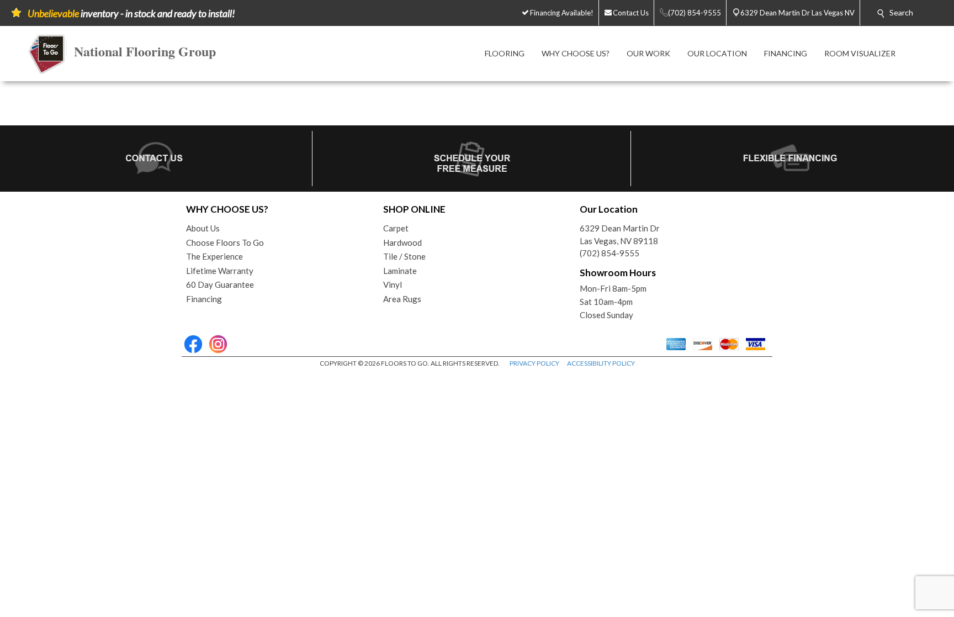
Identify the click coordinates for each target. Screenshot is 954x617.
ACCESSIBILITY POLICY (601, 363)
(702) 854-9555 (609, 253)
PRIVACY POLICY (534, 363)
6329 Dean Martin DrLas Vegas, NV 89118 (620, 234)
